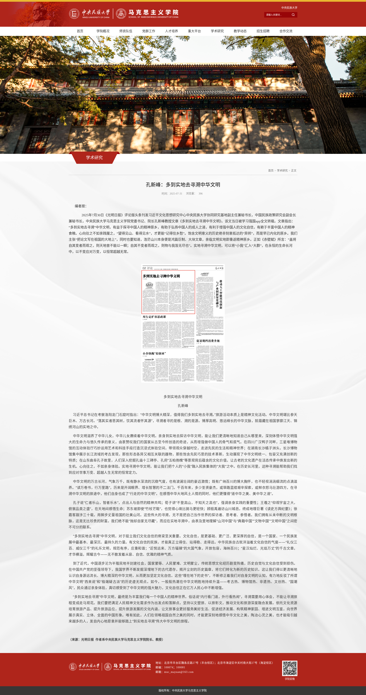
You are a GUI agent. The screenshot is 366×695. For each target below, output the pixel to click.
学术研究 (217, 31)
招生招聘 (263, 31)
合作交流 (285, 31)
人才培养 (171, 31)
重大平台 (194, 31)
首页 (80, 31)
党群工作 (148, 31)
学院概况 (102, 31)
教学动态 (240, 31)
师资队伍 (125, 31)
